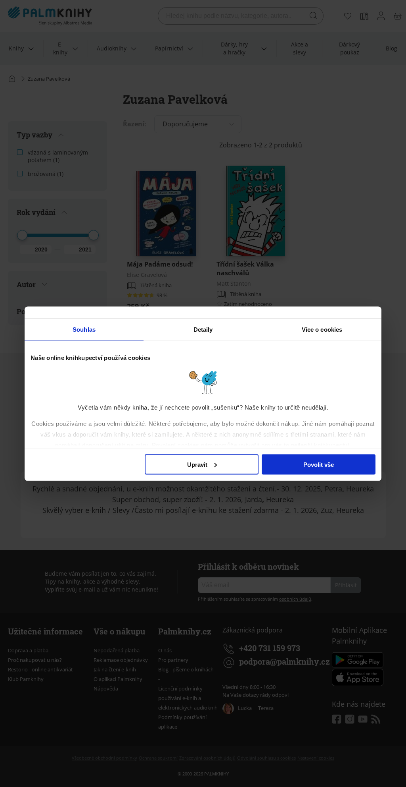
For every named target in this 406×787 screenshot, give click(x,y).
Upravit (197, 464)
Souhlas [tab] (84, 329)
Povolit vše (318, 464)
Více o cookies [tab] (322, 329)
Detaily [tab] (203, 329)
